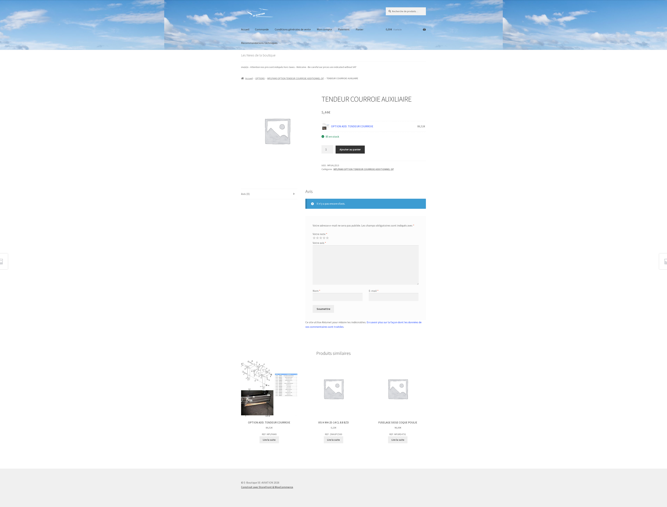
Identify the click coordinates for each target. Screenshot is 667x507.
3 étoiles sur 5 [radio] (320, 238)
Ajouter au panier (350, 149)
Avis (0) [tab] (245, 194)
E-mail (373, 290)
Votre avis (319, 243)
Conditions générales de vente (293, 29)
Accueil (245, 29)
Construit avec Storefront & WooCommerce (267, 487)
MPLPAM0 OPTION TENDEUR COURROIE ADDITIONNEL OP (295, 78)
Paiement (344, 29)
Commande (262, 29)
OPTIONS (260, 78)
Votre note (320, 234)
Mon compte (324, 29)
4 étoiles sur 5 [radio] (324, 238)
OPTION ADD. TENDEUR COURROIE (352, 126)
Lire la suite (269, 439)
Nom (316, 290)
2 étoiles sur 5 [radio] (317, 238)
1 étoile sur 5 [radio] (314, 238)
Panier (359, 29)
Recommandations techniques (259, 43)
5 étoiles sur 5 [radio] (327, 238)
